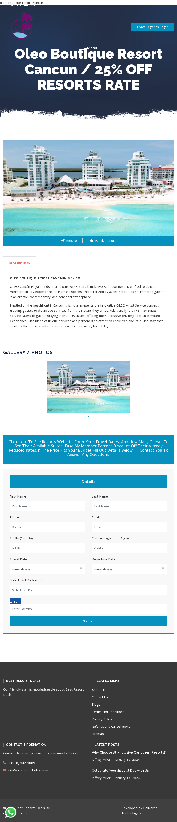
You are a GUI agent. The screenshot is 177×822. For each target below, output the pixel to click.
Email (96, 517)
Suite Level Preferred (26, 580)
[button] (88, 48)
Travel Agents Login (153, 27)
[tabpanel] (88, 387)
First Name (18, 496)
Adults (21, 538)
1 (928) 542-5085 (21, 762)
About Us (99, 690)
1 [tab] (88, 416)
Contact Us (100, 697)
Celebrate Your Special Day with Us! (121, 771)
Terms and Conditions (108, 712)
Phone (14, 517)
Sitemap (98, 734)
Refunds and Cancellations (111, 726)
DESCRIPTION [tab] (19, 263)
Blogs (96, 704)
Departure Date (103, 559)
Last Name (100, 496)
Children (111, 538)
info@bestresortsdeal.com (28, 770)
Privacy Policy (102, 719)
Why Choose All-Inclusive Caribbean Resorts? (129, 752)
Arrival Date (18, 559)
